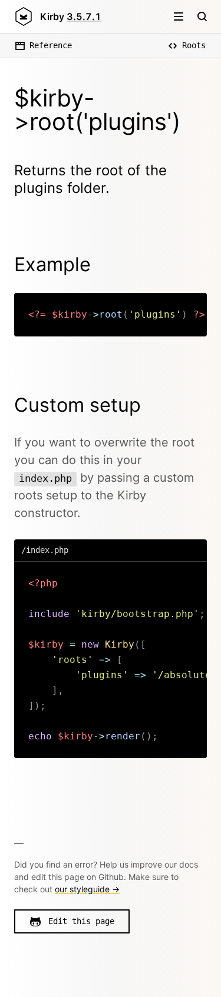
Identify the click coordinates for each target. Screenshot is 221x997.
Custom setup (77, 405)
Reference (50, 45)
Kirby (70, 16)
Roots (194, 45)
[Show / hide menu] (178, 16)
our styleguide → (87, 889)
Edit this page (81, 921)
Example (52, 264)
